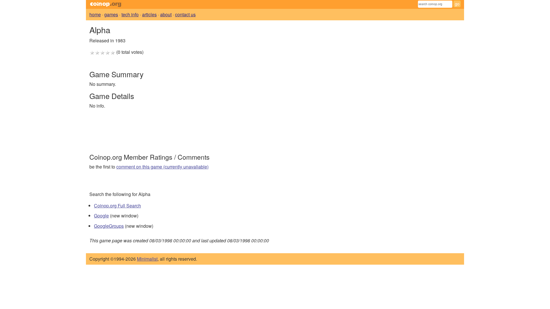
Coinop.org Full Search (117, 205)
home (95, 14)
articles (149, 14)
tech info (130, 14)
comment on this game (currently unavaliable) (162, 166)
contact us (185, 14)
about (166, 14)
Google (101, 215)
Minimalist (147, 258)
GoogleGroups (109, 226)
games (111, 14)
